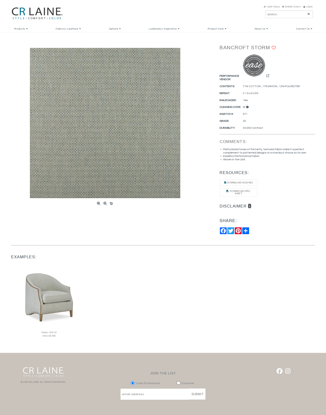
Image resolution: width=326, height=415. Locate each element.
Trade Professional (147, 383)
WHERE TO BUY (293, 7)
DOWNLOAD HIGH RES (239, 182)
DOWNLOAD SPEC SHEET (240, 192)
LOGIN (308, 7)
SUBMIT (198, 394)
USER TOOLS (273, 7)
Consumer (187, 383)
